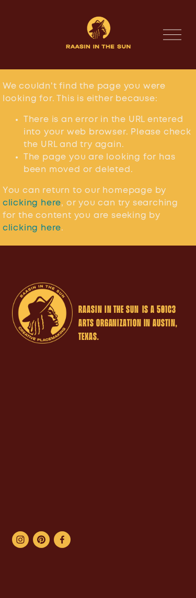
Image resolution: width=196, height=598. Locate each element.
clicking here (32, 203)
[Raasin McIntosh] (83, 539)
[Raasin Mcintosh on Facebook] (62, 539)
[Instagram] (20, 539)
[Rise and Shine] (41, 539)
